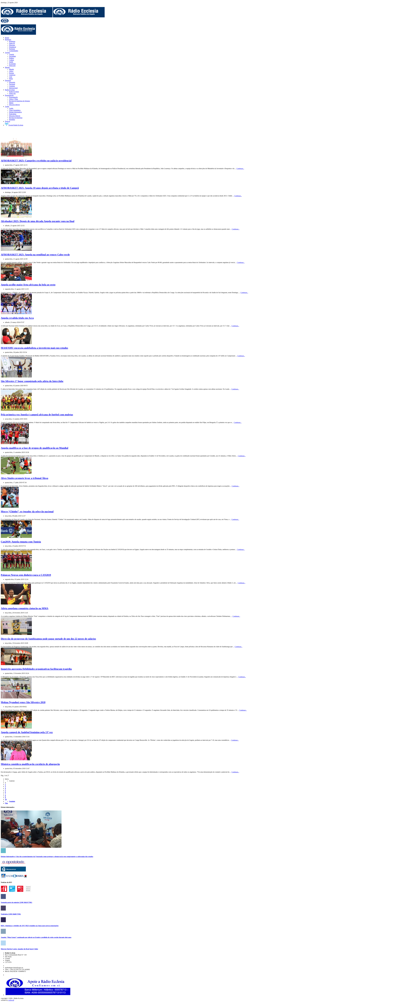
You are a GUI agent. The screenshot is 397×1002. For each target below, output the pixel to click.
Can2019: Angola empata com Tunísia (21, 541)
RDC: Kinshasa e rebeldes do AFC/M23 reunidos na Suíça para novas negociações (30, 926)
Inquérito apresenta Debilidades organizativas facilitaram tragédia (36, 669)
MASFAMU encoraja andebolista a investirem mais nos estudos (34, 348)
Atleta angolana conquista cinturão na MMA (24, 608)
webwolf (11, 1000)
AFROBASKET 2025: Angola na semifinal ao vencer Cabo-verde (35, 254)
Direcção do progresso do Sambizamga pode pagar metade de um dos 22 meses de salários (48, 638)
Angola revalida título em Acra (17, 318)
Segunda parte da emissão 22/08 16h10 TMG (16, 902)
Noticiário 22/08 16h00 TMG (11, 914)
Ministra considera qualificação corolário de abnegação (30, 764)
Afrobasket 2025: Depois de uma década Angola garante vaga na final (37, 221)
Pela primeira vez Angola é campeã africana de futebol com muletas (37, 414)
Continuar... (240, 168)
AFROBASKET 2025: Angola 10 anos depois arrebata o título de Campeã (40, 188)
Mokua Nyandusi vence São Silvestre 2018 (23, 702)
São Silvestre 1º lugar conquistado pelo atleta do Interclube (32, 381)
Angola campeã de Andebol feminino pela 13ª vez (27, 732)
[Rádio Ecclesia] (27, 17)
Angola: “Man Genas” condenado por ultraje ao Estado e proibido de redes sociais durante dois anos (36, 937)
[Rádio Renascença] (13, 871)
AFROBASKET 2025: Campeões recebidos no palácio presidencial (36, 160)
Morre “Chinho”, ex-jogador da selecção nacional (27, 511)
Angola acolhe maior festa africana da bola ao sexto (28, 284)
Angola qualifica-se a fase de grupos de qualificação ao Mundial (34, 448)
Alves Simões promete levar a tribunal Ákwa (24, 478)
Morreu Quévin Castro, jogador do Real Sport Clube (19, 949)
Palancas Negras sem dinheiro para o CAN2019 (26, 575)
